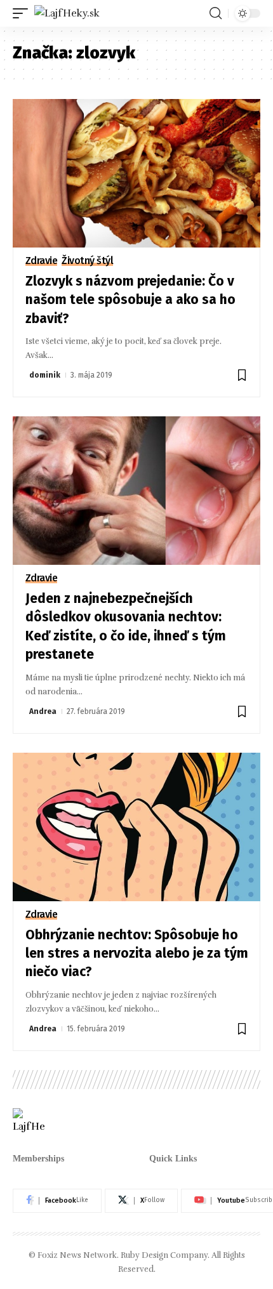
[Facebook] (57, 1201)
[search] (215, 13)
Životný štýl (87, 261)
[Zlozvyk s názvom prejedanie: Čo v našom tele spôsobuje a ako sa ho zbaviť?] (136, 173)
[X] (141, 1201)
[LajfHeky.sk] (67, 13)
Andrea (43, 711)
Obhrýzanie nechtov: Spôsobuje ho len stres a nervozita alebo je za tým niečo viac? (136, 954)
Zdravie (41, 261)
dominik (44, 375)
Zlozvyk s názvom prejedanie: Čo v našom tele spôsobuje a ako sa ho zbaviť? (130, 300)
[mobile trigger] (23, 13)
